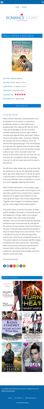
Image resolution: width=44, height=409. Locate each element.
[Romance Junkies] (22, 17)
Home (10, 398)
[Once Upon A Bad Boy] (22, 56)
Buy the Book (22, 106)
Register (24, 7)
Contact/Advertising (22, 403)
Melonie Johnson (17, 78)
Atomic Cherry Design (8, 391)
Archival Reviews (30, 398)
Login (17, 7)
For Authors (18, 398)
